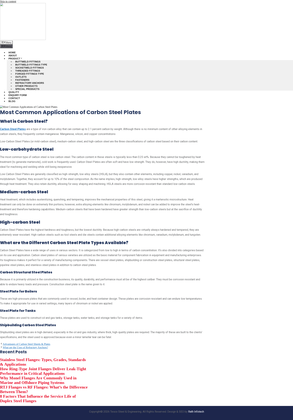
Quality (13, 92)
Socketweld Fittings (29, 67)
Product (14, 58)
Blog (11, 101)
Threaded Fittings (27, 70)
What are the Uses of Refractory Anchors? (25, 347)
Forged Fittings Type (29, 73)
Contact (14, 98)
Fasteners (22, 80)
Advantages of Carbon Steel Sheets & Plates (26, 344)
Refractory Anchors (29, 83)
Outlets (20, 77)
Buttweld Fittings (27, 61)
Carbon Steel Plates (13, 129)
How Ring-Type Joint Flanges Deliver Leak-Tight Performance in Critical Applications (43, 371)
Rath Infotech (196, 411)
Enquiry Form (17, 95)
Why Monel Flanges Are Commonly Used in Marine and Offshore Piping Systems (38, 380)
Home (12, 52)
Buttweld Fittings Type (31, 64)
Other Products (26, 86)
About (12, 55)
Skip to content (8, 1)
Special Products (27, 89)
